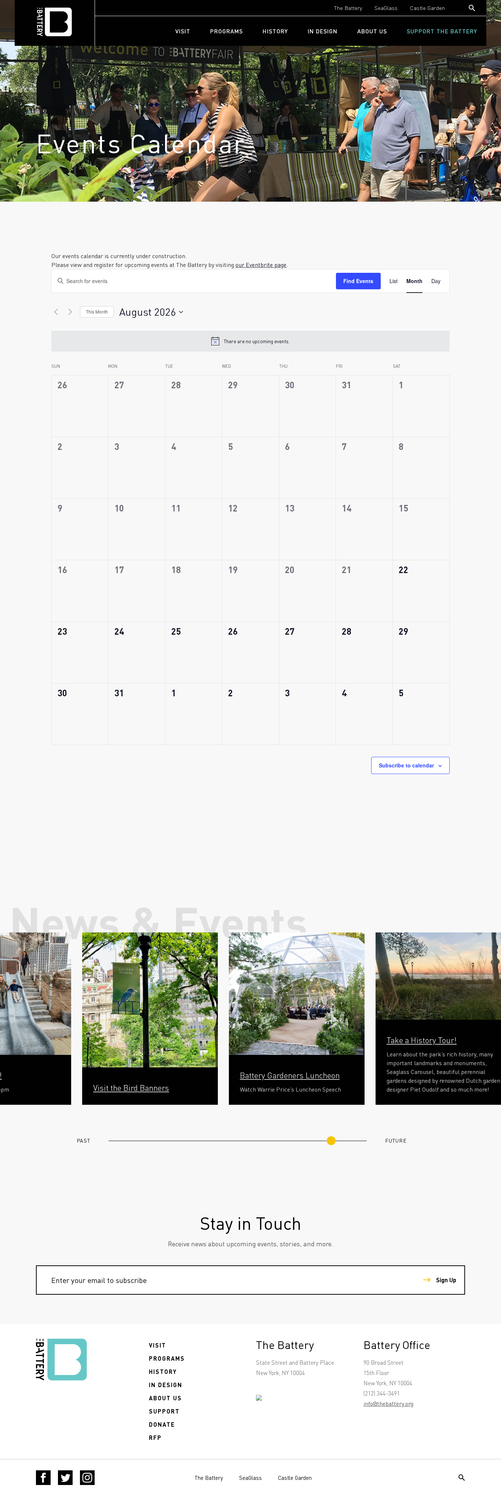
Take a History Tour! (422, 1040)
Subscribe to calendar (406, 765)
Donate (162, 1424)
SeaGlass (386, 7)
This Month (97, 311)
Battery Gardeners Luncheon (290, 1075)
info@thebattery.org (388, 1403)
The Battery (348, 7)
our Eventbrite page (260, 264)
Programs (226, 31)
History (275, 31)
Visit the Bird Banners (131, 1087)
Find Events (358, 281)
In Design (322, 31)
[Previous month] (55, 312)
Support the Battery (442, 31)
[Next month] (70, 312)
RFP (155, 1437)
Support (164, 1411)
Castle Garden (427, 7)
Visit (182, 31)
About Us (372, 31)
